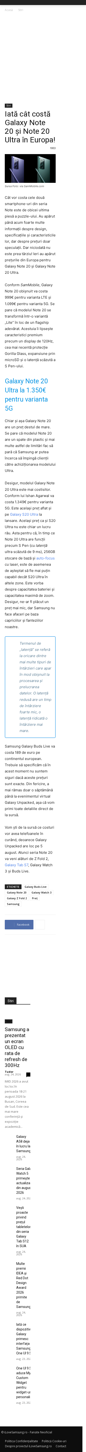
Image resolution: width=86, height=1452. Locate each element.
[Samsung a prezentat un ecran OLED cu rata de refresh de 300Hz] (17, 1017)
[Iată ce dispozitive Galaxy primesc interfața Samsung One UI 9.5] (8, 1324)
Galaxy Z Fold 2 (17, 898)
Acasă (9, 10)
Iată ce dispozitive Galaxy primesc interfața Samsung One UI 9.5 (24, 1339)
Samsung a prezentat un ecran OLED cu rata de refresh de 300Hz (17, 1047)
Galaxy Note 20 (16, 892)
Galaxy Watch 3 (41, 892)
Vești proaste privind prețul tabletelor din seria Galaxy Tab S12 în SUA (23, 1227)
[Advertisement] (43, 58)
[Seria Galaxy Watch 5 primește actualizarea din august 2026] (8, 1169)
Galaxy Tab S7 (16, 865)
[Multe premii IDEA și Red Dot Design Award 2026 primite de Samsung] (8, 1264)
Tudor (9, 1071)
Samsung (13, 904)
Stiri (20, 10)
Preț (35, 898)
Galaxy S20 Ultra (24, 514)
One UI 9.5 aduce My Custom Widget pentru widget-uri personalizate (26, 1382)
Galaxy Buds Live (36, 886)
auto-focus (45, 558)
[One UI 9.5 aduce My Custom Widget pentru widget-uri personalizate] (8, 1368)
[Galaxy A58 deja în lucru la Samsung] (8, 1136)
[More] (40, 924)
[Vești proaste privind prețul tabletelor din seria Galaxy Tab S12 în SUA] (8, 1208)
